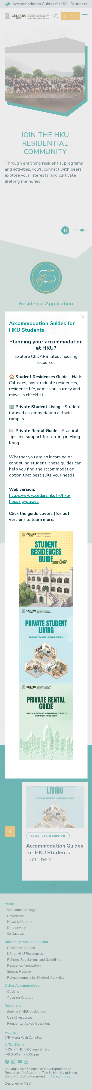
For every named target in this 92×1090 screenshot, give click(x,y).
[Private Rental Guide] (46, 721)
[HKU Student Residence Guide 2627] (46, 569)
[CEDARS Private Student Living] (46, 645)
